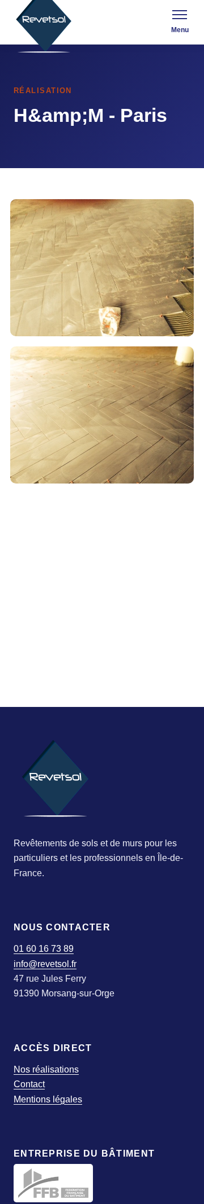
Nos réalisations (46, 1069)
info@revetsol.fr (45, 964)
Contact (29, 1084)
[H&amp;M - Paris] (102, 267)
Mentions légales (48, 1099)
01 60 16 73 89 (44, 948)
